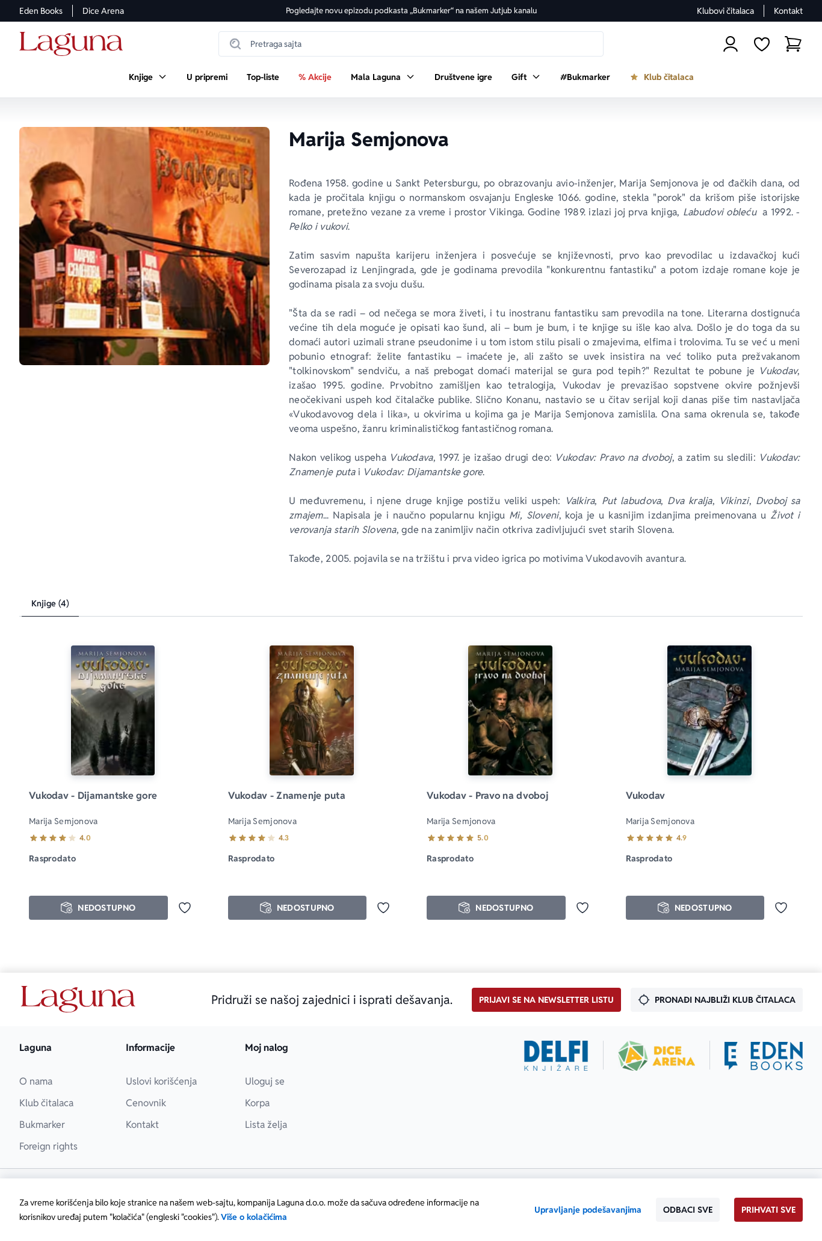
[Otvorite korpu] (793, 44)
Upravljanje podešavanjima (587, 1209)
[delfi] (556, 1056)
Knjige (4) (50, 603)
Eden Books (41, 10)
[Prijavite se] (730, 44)
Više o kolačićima (254, 1217)
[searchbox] (411, 44)
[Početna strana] (74, 44)
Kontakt (788, 10)
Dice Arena (103, 10)
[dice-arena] (656, 1056)
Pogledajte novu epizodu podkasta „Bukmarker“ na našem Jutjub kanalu (411, 10)
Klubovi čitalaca (725, 10)
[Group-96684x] (764, 1056)
